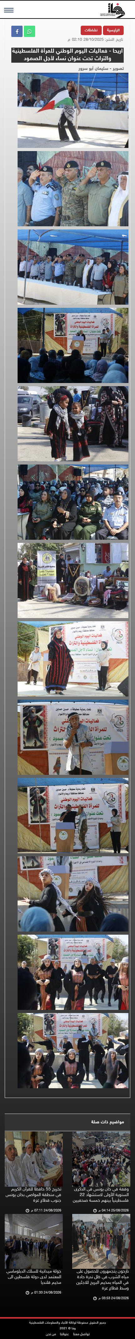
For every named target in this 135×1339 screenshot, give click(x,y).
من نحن (51, 1334)
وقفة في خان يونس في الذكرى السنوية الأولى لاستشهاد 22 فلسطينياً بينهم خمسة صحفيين (101, 1195)
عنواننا (64, 1334)
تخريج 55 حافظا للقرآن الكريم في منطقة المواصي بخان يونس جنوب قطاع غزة (33, 1195)
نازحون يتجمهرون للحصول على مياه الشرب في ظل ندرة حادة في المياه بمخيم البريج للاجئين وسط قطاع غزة (102, 1280)
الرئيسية (113, 30)
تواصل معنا (81, 1334)
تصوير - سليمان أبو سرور (101, 68)
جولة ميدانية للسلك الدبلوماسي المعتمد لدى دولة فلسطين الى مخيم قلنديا (33, 1277)
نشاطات (91, 30)
